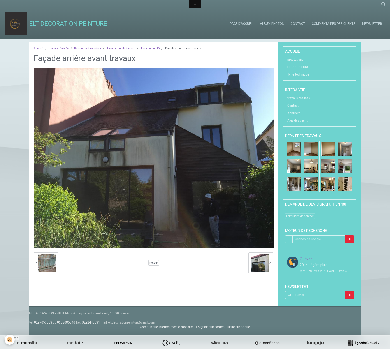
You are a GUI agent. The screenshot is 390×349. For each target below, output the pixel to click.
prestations (295, 59)
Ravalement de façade (121, 48)
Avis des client (297, 120)
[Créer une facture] (219, 343)
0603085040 (66, 322)
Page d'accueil (241, 23)
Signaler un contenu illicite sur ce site (224, 327)
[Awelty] (171, 343)
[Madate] (75, 343)
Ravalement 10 (150, 48)
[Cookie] (10, 340)
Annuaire (293, 113)
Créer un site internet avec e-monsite (166, 327)
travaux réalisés (59, 48)
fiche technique (298, 74)
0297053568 (43, 322)
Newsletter (372, 23)
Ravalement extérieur (87, 48)
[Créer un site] (27, 343)
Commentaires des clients (333, 23)
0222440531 (91, 322)
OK (350, 239)
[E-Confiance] (267, 343)
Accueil (38, 48)
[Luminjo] (315, 343)
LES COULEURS (298, 67)
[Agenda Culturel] (363, 343)
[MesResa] (123, 343)
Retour (153, 262)
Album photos (272, 23)
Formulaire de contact (300, 216)
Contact (298, 23)
